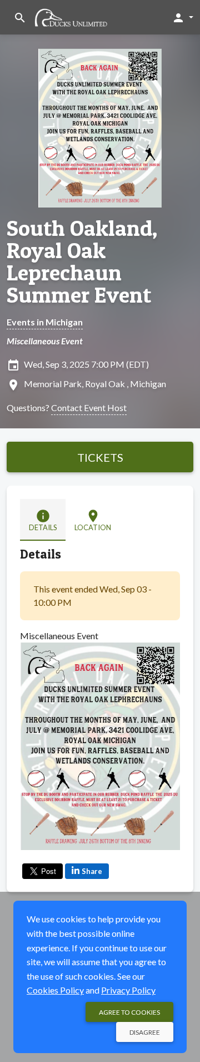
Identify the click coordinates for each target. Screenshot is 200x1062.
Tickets (100, 457)
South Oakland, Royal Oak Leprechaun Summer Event (82, 261)
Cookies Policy (55, 990)
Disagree (144, 1032)
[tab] (43, 520)
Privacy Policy (128, 990)
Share (92, 871)
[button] (182, 17)
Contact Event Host (89, 407)
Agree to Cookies (129, 1012)
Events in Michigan (45, 322)
